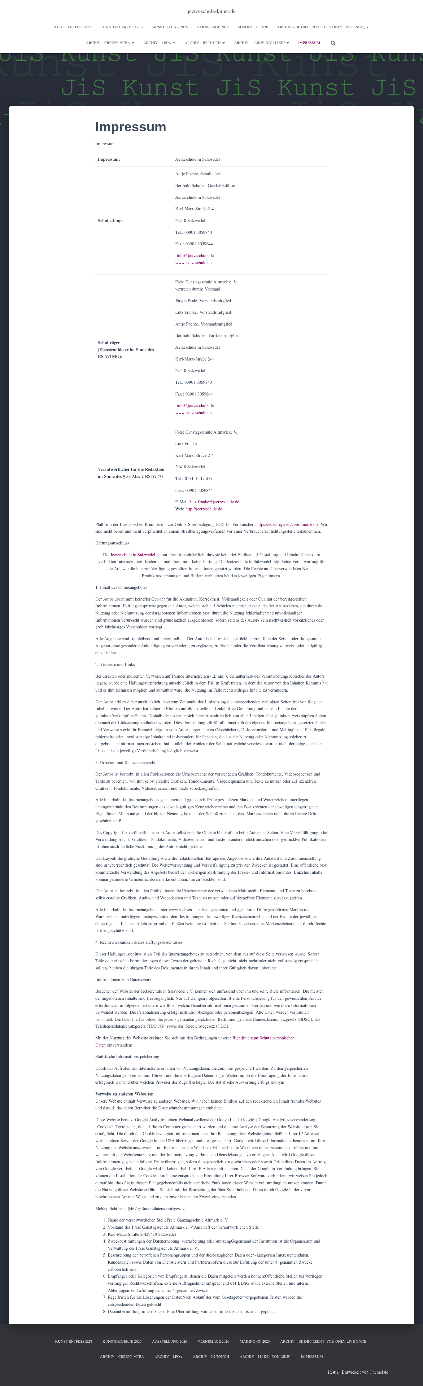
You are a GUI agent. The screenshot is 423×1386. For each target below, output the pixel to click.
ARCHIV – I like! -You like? (260, 42)
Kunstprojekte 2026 (120, 26)
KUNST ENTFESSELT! (72, 26)
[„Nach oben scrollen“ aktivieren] (411, 1373)
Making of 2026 (253, 26)
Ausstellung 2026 (170, 26)
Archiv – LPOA (157, 42)
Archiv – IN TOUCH (203, 42)
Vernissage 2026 (213, 26)
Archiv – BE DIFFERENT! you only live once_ (321, 26)
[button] (141, 26)
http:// (190, 509)
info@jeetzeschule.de (195, 255)
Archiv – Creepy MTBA (108, 42)
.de (219, 509)
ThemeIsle (379, 1372)
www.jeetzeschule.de (193, 262)
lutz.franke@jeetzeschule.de (214, 502)
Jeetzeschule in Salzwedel (133, 554)
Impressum (309, 42)
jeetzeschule (206, 509)
